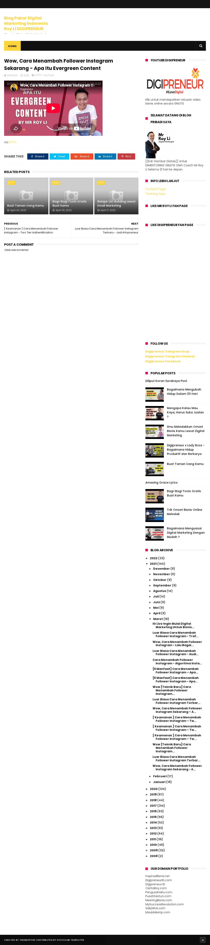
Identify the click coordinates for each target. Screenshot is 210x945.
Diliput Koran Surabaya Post (166, 381)
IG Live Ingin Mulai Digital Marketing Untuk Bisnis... (173, 625)
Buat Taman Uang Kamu (25, 206)
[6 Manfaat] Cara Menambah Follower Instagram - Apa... (176, 679)
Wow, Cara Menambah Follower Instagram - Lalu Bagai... (177, 643)
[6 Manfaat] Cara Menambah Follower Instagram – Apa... (176, 670)
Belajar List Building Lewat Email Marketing (116, 203)
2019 (153, 794)
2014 (154, 822)
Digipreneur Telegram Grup (167, 351)
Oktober (160, 580)
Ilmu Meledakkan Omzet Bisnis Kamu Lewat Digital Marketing (185, 431)
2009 (154, 850)
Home (12, 46)
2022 (154, 558)
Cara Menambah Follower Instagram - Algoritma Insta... (177, 661)
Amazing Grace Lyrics (161, 482)
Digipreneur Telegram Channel (170, 356)
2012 (153, 833)
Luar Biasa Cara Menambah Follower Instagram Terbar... (176, 701)
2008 (154, 856)
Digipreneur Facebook (163, 361)
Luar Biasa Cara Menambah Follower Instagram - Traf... (176, 634)
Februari (160, 776)
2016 (153, 811)
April (157, 613)
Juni (157, 602)
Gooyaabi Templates (70, 940)
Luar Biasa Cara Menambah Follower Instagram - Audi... (176, 652)
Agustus (160, 591)
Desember (161, 569)
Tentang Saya (155, 194)
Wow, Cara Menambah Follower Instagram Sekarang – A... (177, 710)
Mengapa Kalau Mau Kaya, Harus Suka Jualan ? (185, 412)
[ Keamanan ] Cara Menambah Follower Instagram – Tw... (177, 719)
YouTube (48, 75)
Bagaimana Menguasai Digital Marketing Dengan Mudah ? (186, 532)
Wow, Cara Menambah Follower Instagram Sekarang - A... (177, 767)
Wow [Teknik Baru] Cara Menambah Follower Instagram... (172, 690)
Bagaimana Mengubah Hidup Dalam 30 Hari (184, 391)
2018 (153, 800)
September (162, 585)
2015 (153, 817)
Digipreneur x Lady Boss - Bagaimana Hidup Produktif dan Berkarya (186, 449)
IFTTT (38, 75)
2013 (153, 828)
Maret (158, 619)
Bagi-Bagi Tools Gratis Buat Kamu (69, 203)
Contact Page (155, 189)
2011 (153, 839)
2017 (153, 806)
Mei (156, 608)
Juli (156, 596)
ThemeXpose (27, 940)
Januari (159, 782)
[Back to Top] (203, 940)
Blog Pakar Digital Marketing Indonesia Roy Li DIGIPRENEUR (26, 23)
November (162, 574)
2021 (153, 564)
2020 (154, 789)
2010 (154, 845)
